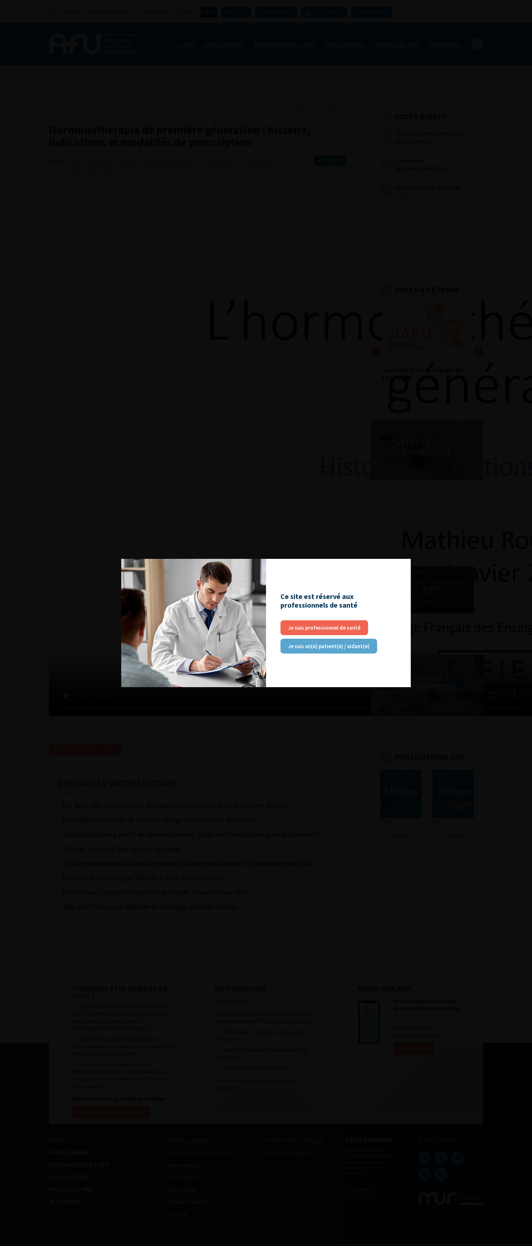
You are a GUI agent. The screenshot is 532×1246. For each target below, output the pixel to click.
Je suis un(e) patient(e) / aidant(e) (329, 646)
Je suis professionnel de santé (324, 627)
